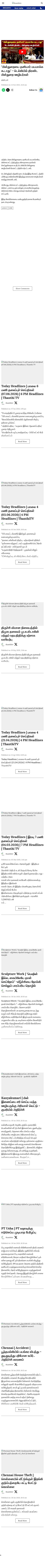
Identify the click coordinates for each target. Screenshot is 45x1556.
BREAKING (7, 8)
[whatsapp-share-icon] (3, 91)
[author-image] (3, 403)
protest (4, 208)
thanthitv (9, 403)
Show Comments (22, 288)
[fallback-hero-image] (22, 372)
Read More (22, 441)
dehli (10, 208)
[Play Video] (22, 51)
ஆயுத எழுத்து (18, 8)
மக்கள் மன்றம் (31, 8)
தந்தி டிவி (4, 80)
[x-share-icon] (8, 91)
